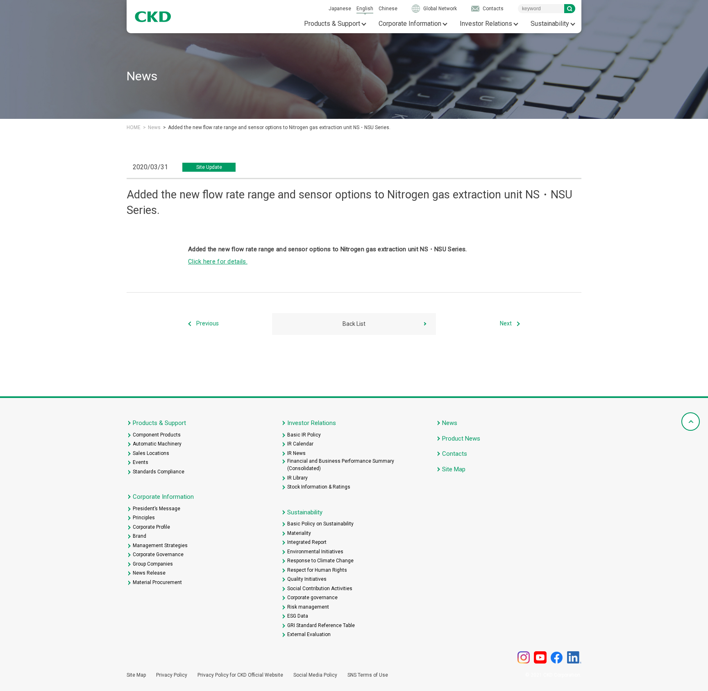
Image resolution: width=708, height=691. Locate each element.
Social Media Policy (315, 675)
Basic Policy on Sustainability (320, 524)
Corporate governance (312, 597)
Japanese (340, 8)
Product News (461, 438)
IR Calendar (300, 444)
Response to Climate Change (320, 561)
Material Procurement (157, 582)
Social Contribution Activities (319, 588)
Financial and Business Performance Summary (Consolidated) (340, 464)
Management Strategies (160, 545)
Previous (207, 323)
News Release (149, 573)
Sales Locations (151, 453)
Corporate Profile (151, 527)
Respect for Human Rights (317, 570)
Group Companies (153, 564)
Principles (144, 518)
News (154, 127)
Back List (354, 323)
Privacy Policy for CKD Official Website (240, 675)
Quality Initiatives (307, 579)
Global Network (440, 8)
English (364, 8)
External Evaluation (309, 634)
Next (506, 323)
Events (140, 462)
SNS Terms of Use (367, 675)
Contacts (493, 8)
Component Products (157, 435)
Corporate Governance (158, 554)
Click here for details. (217, 261)
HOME (134, 127)
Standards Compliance (158, 472)
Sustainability (550, 23)
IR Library (297, 478)
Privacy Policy (171, 675)
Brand (139, 536)
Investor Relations (486, 23)
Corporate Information (410, 23)
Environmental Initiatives (315, 552)
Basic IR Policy (304, 435)
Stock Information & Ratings (318, 487)
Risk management (308, 607)
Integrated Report (307, 542)
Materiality (299, 533)
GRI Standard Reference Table (321, 625)
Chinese (388, 8)
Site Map (453, 469)
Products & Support (332, 23)
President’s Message (156, 508)
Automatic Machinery (157, 444)
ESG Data (297, 616)
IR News (296, 453)
